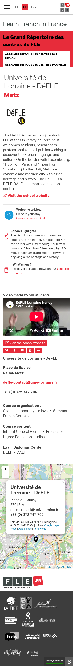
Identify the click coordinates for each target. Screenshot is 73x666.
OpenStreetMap (64, 567)
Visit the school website (28, 196)
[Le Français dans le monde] (32, 636)
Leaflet (49, 567)
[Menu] (7, 7)
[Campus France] (51, 636)
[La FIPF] (11, 603)
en (25, 7)
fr (17, 7)
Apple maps (25, 528)
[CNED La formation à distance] (11, 619)
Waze (13, 528)
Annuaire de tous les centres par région (31, 56)
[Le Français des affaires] (31, 654)
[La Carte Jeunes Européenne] (26, 603)
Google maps (51, 525)
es (33, 7)
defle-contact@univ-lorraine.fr (30, 382)
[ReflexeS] (13, 654)
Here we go (39, 528)
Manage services (54, 660)
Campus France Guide (31, 218)
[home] (65, 7)
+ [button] (5, 468)
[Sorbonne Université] (28, 619)
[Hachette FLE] (47, 619)
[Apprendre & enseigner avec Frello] (12, 636)
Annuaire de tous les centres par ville (35, 64)
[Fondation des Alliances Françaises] (45, 603)
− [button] (5, 475)
